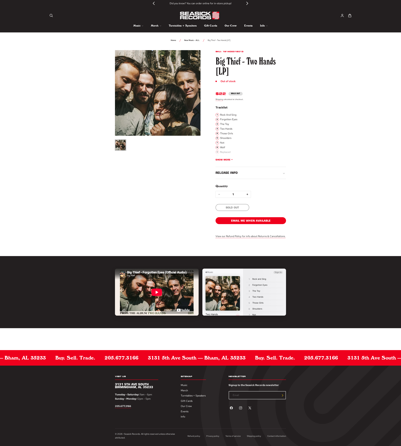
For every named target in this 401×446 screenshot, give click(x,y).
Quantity (222, 186)
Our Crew (186, 406)
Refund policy (193, 436)
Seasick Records (132, 434)
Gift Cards (187, 401)
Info (183, 416)
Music (184, 385)
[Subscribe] (282, 395)
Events (184, 411)
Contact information (276, 436)
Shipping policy (254, 436)
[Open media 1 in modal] (192, 58)
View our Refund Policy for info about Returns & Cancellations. (251, 236)
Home (173, 40)
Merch (184, 390)
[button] (51, 15)
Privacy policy (212, 436)
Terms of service (233, 436)
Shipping (219, 99)
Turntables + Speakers (193, 395)
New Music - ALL (192, 40)
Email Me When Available (251, 220)
